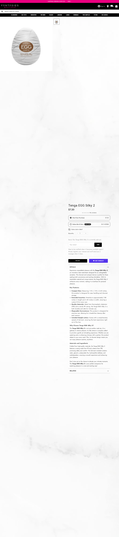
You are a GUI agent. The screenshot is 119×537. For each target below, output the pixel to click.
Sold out (77, 261)
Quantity (71, 233)
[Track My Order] (112, 6)
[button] (85, 213)
